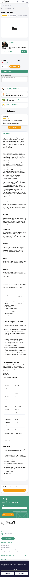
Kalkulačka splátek (8, 62)
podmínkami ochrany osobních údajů (20, 511)
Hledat (26, 5)
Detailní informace (5, 82)
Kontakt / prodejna (5, 545)
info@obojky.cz (7, 531)
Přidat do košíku (13, 66)
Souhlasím (21, 573)
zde (9, 566)
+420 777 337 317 (8, 533)
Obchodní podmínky (5, 547)
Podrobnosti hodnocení (11, 15)
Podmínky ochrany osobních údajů (8, 549)
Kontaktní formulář (8, 538)
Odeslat (23, 51)
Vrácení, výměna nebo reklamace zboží (9, 551)
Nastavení (14, 569)
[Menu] (27, 1)
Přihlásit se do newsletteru (8, 514)
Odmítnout (7, 573)
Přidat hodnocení (7, 490)
